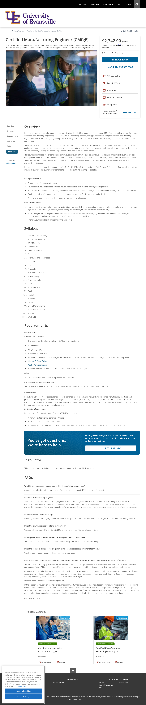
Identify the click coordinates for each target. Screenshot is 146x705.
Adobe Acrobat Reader (37, 365)
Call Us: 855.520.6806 (129, 31)
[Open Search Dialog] (137, 4)
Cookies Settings (23, 697)
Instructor (11, 141)
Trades (29, 31)
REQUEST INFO (129, 112)
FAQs (9, 146)
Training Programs (18, 31)
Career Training (58, 682)
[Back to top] (73, 679)
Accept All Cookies (23, 691)
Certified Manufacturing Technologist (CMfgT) (108, 650)
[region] (23, 685)
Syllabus (10, 131)
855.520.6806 (11, 163)
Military (101, 682)
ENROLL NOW (120, 59)
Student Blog (123, 682)
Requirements (12, 136)
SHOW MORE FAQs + (33, 598)
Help (100, 687)
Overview (10, 126)
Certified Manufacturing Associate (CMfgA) (50, 650)
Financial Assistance (106, 685)
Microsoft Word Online (37, 361)
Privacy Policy (76, 699)
